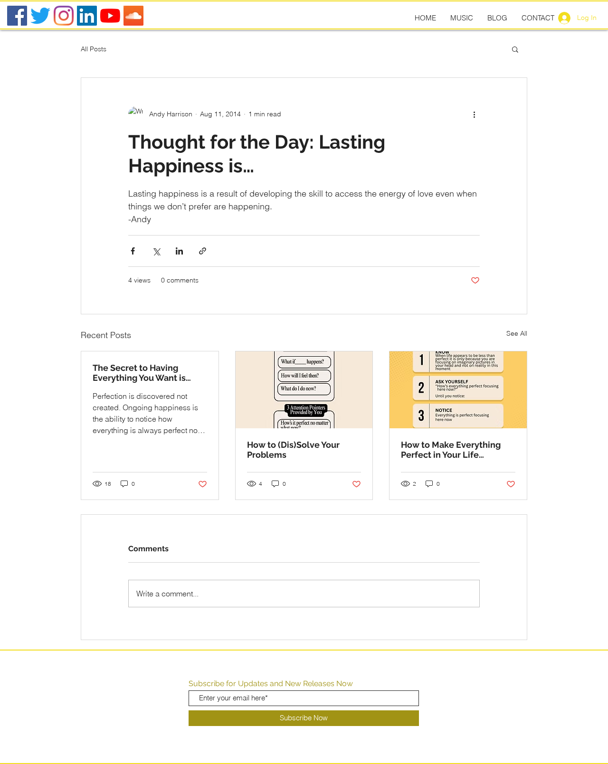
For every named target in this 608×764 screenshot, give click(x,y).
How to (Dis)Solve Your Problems (293, 450)
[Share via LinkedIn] (179, 250)
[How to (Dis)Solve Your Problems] (304, 389)
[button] (515, 49)
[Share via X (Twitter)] (156, 250)
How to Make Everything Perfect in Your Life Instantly (451, 450)
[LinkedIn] (87, 16)
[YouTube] (110, 16)
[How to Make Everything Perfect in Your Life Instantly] (458, 389)
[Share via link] (202, 250)
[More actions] (474, 114)
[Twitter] (40, 16)
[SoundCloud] (133, 16)
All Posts (93, 49)
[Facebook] (17, 16)
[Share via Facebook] (132, 250)
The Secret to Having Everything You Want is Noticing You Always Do (141, 373)
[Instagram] (64, 16)
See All (516, 333)
